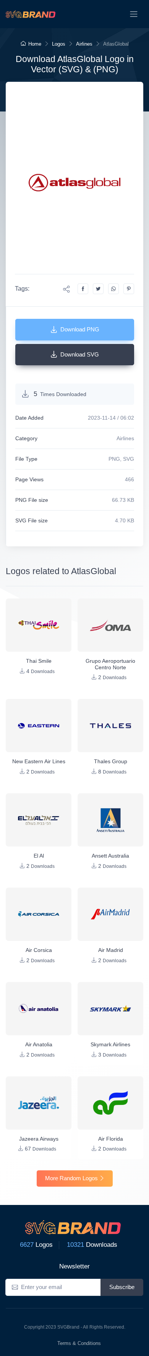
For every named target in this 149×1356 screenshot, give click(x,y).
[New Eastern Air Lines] (38, 725)
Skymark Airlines (110, 1044)
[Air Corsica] (38, 914)
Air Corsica (39, 950)
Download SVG (79, 354)
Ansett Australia (110, 856)
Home (34, 44)
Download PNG (79, 329)
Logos (58, 44)
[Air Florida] (110, 1103)
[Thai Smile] (38, 625)
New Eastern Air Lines (38, 761)
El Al (39, 856)
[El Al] (38, 820)
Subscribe (121, 1287)
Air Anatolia (38, 1044)
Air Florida (110, 1139)
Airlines (84, 44)
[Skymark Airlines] (110, 1008)
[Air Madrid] (110, 914)
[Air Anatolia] (38, 1008)
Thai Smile (39, 661)
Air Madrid (110, 950)
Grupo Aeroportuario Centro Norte (110, 664)
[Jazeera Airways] (38, 1103)
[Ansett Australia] (110, 820)
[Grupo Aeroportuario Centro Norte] (110, 625)
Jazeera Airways (38, 1139)
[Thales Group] (110, 725)
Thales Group (110, 761)
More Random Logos (71, 1178)
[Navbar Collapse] (133, 14)
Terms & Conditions (79, 1343)
